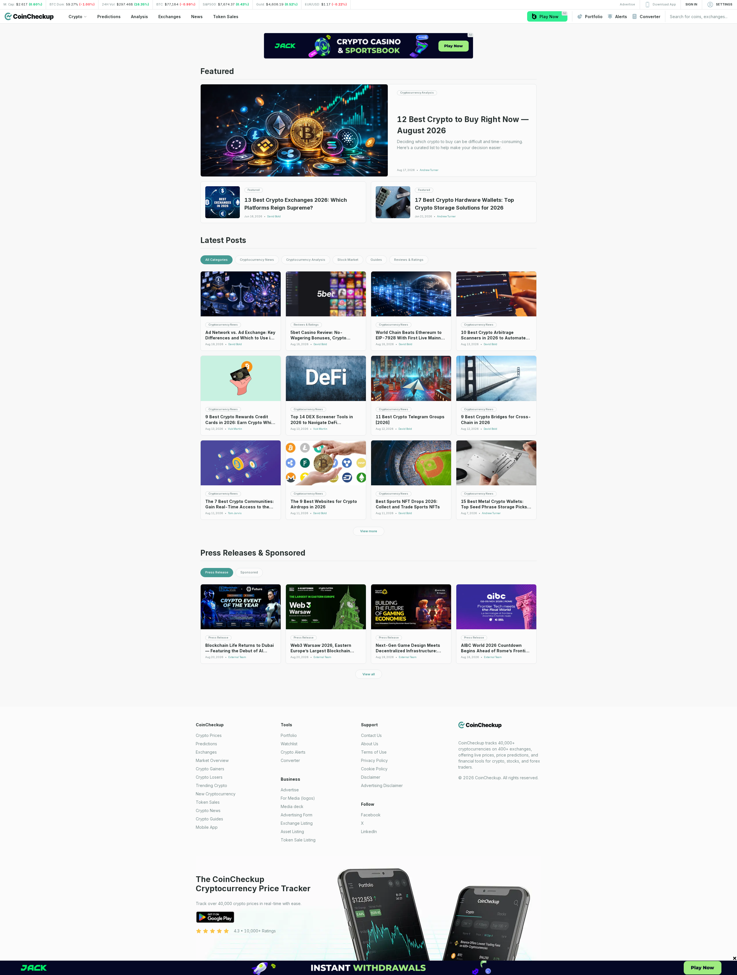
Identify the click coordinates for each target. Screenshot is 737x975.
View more (368, 531)
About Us (369, 743)
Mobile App (207, 827)
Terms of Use (374, 752)
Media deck (292, 806)
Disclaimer (370, 777)
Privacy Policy (374, 760)
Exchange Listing (297, 823)
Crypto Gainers (210, 768)
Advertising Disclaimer (382, 785)
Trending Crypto (211, 785)
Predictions (206, 743)
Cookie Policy (374, 768)
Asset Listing (292, 831)
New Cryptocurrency (215, 793)
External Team (237, 657)
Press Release (216, 572)
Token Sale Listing (298, 839)
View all (368, 674)
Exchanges (206, 752)
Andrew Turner (429, 170)
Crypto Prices (209, 735)
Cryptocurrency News (257, 260)
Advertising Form (296, 814)
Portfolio (289, 735)
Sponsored (249, 572)
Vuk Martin (235, 428)
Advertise (290, 789)
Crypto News (208, 810)
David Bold (274, 216)
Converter (290, 760)
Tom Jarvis (235, 513)
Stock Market (347, 260)
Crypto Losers (209, 777)
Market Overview (212, 760)
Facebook (371, 814)
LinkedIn (369, 831)
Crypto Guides (209, 818)
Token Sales (208, 802)
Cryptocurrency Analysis (305, 260)
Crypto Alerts (293, 752)
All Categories (216, 260)
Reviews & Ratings (408, 260)
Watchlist (289, 743)
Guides (376, 260)
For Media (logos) (298, 798)
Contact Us (371, 735)
